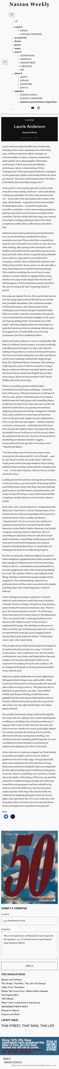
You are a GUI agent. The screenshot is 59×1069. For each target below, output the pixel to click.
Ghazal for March (10, 1010)
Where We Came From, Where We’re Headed (24, 991)
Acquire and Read (10, 1014)
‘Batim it (29, 966)
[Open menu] (5, 62)
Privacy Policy (13, 1062)
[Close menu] (12, 14)
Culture (29, 120)
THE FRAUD (7, 999)
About (7, 1058)
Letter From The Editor (13, 987)
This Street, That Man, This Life (27, 1025)
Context (5, 914)
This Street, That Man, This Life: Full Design (23, 983)
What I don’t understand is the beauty (20, 1003)
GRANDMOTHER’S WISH (14, 1006)
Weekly (40, 4)
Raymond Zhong (29, 133)
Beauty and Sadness (11, 979)
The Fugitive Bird (9, 995)
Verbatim (5, 929)
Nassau (19, 4)
